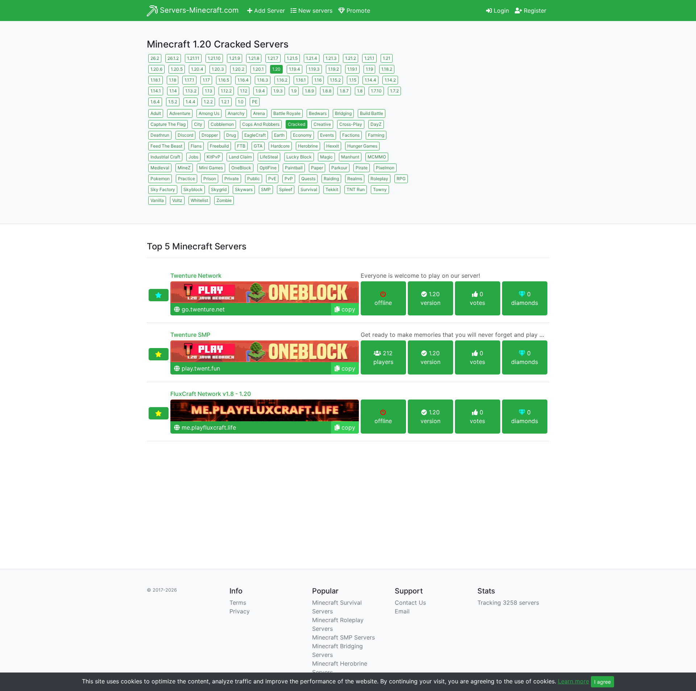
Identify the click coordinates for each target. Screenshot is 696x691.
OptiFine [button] (268, 167)
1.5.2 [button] (172, 101)
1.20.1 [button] (258, 69)
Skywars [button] (244, 189)
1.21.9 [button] (234, 58)
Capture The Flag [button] (168, 124)
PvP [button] (289, 178)
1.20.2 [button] (238, 69)
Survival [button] (309, 189)
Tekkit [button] (332, 189)
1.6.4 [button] (155, 101)
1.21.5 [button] (292, 58)
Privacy (239, 611)
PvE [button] (272, 178)
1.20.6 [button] (156, 69)
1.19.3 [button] (314, 69)
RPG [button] (401, 178)
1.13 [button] (208, 91)
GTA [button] (258, 146)
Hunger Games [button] (362, 146)
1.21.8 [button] (253, 58)
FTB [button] (241, 146)
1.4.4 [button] (190, 101)
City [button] (198, 124)
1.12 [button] (243, 91)
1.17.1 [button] (189, 80)
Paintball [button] (294, 167)
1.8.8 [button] (326, 91)
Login (500, 10)
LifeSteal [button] (269, 157)
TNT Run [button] (356, 189)
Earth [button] (279, 135)
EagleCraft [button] (255, 135)
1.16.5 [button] (223, 80)
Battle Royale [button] (287, 113)
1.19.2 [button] (333, 69)
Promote (357, 10)
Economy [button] (302, 135)
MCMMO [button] (377, 157)
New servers (314, 10)
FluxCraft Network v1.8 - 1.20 (210, 393)
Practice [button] (186, 178)
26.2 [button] (154, 58)
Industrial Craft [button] (165, 157)
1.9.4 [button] (260, 91)
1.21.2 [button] (350, 58)
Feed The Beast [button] (166, 146)
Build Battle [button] (371, 113)
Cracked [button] (296, 124)
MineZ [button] (184, 167)
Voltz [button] (177, 200)
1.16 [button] (318, 80)
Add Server (268, 10)
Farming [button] (376, 135)
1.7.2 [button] (394, 91)
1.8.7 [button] (344, 91)
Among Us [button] (209, 113)
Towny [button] (380, 189)
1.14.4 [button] (370, 80)
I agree (602, 682)
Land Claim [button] (240, 157)
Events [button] (327, 135)
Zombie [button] (224, 200)
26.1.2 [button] (173, 58)
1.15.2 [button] (335, 80)
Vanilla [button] (157, 200)
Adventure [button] (179, 113)
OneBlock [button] (241, 167)
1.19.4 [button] (294, 69)
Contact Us (410, 602)
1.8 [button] (359, 91)
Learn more (573, 681)
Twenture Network (195, 275)
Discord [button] (185, 135)
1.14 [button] (173, 91)
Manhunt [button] (350, 157)
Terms (237, 602)
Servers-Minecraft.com (198, 10)
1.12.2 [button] (226, 91)
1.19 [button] (369, 69)
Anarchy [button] (236, 113)
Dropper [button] (210, 135)
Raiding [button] (331, 178)
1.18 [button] (172, 80)
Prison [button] (209, 178)
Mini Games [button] (211, 167)
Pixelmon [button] (385, 167)
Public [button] (253, 178)
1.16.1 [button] (301, 80)
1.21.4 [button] (311, 58)
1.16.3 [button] (262, 80)
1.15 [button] (352, 80)
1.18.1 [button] (155, 80)
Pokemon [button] (160, 178)
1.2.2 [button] (208, 101)
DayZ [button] (376, 124)
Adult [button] (155, 113)
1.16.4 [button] (243, 80)
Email (402, 611)
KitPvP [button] (213, 157)
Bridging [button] (343, 113)
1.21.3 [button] (331, 58)
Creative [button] (322, 124)
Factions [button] (351, 135)
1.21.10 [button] (214, 58)
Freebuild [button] (219, 146)
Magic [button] (326, 157)
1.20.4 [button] (197, 69)
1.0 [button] (241, 101)
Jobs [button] (193, 157)
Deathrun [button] (159, 135)
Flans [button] (196, 146)
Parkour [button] (339, 167)
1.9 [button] (294, 91)
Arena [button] (259, 113)
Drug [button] (231, 135)
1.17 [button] (206, 80)
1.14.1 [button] (155, 91)
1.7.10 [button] (376, 91)
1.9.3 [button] (278, 91)
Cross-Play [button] (350, 124)
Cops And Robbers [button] (260, 124)
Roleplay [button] (379, 178)
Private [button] (231, 178)
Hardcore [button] (280, 146)
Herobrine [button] (308, 146)
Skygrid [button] (219, 189)
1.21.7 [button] (273, 58)
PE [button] (254, 101)
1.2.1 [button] (225, 101)
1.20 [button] (276, 69)
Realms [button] (354, 178)
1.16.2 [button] (282, 80)
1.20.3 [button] (218, 69)
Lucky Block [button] (299, 157)
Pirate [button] (362, 167)
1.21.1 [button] (369, 58)
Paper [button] (317, 167)
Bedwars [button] (318, 113)
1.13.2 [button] (190, 91)
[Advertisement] (485, 103)
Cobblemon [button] (222, 124)
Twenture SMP (190, 334)
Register (534, 10)
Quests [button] (308, 178)
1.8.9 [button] (309, 91)
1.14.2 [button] (390, 80)
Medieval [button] (159, 167)
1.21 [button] (386, 58)
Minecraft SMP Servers (343, 637)
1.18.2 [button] (386, 69)
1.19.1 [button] (352, 69)
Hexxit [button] (332, 146)
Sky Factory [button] (162, 189)
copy (347, 309)
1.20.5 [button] (177, 69)
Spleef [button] (285, 189)
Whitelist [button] (199, 200)
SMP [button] (266, 189)
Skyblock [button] (193, 189)
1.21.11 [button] (193, 58)
